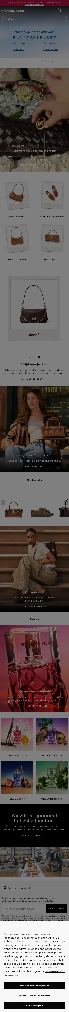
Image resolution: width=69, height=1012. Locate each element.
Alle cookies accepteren (34, 985)
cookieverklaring (55, 971)
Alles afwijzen (34, 1005)
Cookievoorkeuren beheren (34, 995)
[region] (34, 966)
